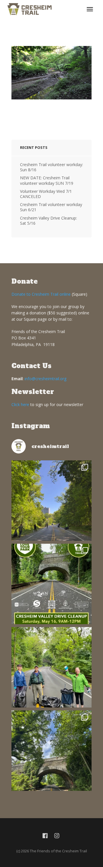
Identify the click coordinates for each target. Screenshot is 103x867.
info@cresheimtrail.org (45, 378)
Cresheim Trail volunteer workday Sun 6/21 (51, 207)
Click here (20, 404)
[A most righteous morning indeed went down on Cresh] (51, 500)
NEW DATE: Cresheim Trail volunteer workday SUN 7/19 (46, 180)
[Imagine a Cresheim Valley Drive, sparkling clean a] (51, 750)
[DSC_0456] (51, 72)
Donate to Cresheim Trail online (41, 294)
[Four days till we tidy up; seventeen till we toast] (51, 667)
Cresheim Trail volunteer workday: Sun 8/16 (51, 167)
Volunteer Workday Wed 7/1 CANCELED (46, 194)
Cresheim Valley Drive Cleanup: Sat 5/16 (48, 220)
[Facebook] (45, 836)
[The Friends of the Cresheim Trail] (29, 8)
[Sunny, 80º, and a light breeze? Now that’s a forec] (51, 584)
